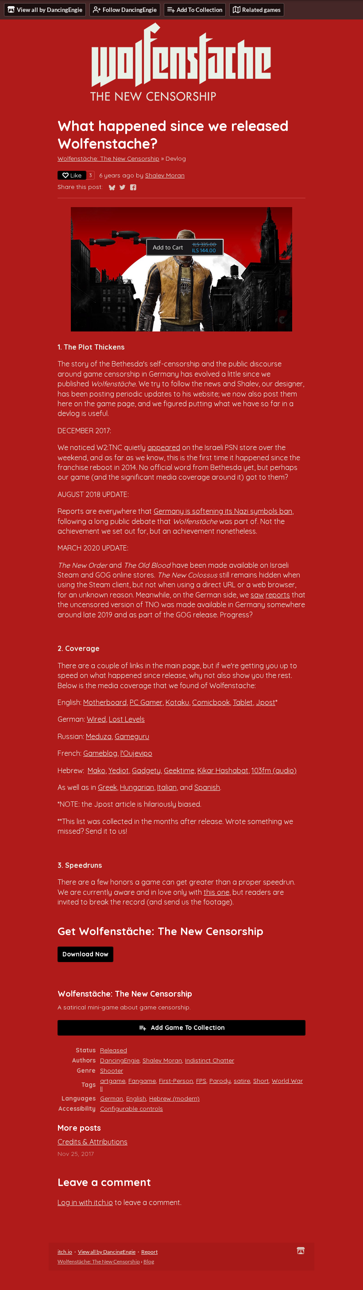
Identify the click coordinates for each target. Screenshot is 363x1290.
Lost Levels (127, 719)
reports (278, 594)
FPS (201, 1080)
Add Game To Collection (188, 1028)
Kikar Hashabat (222, 770)
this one (216, 892)
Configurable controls (131, 1108)
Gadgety (146, 770)
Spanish (207, 787)
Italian (167, 787)
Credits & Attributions (92, 1141)
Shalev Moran (165, 175)
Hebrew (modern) (174, 1098)
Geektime (179, 770)
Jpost (265, 702)
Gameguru (132, 736)
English (136, 1098)
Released (113, 1050)
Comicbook (211, 702)
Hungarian (137, 787)
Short (261, 1080)
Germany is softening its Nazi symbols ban (223, 511)
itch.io (65, 1251)
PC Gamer (146, 702)
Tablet (243, 702)
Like (75, 175)
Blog (148, 1261)
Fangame (142, 1080)
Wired (96, 719)
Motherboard (105, 702)
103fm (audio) (274, 770)
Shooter (111, 1070)
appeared (163, 447)
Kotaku (177, 702)
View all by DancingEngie (106, 1251)
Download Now (85, 954)
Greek (107, 787)
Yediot (118, 770)
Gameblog (100, 753)
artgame (112, 1080)
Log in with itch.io (85, 1202)
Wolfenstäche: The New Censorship (108, 158)
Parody (220, 1080)
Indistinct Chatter (209, 1060)
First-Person (176, 1080)
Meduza (99, 736)
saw (257, 594)
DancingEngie (119, 1060)
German (111, 1098)
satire (242, 1080)
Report (149, 1251)
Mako (96, 770)
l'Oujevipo (136, 753)
